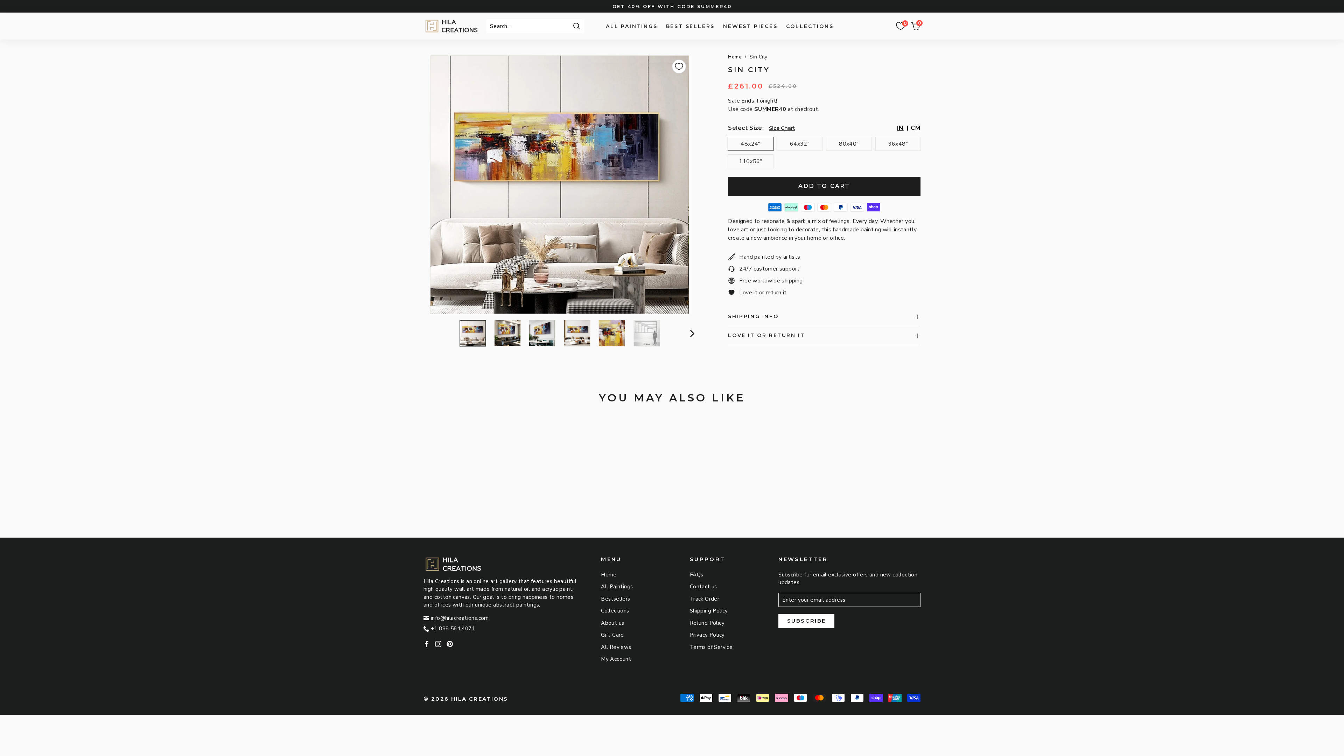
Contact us (703, 586)
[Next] (691, 333)
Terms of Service (711, 647)
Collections (810, 26)
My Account (616, 659)
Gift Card (612, 634)
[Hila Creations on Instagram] (438, 644)
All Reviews (616, 647)
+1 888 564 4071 (453, 628)
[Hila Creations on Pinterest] (450, 644)
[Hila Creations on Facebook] (427, 644)
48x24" (750, 144)
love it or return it (766, 335)
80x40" (849, 144)
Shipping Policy (709, 610)
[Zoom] (559, 185)
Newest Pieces (750, 26)
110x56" (750, 161)
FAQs (697, 574)
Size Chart (782, 128)
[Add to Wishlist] (679, 66)
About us (612, 623)
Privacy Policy (707, 634)
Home (735, 57)
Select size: (746, 128)
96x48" (898, 144)
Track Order (704, 598)
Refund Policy (707, 623)
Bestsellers (615, 598)
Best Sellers (690, 26)
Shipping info (753, 316)
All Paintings (631, 26)
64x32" (800, 144)
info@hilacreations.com (460, 618)
